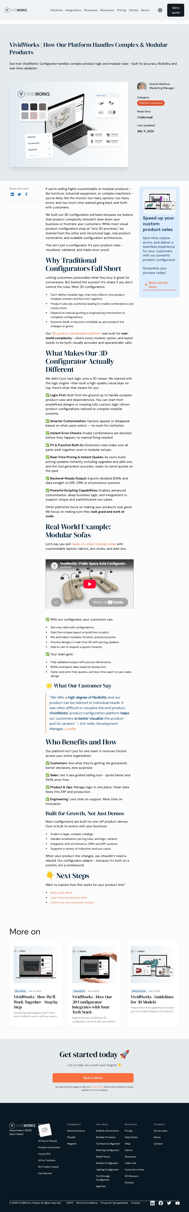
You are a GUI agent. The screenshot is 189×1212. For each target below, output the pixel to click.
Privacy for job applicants (114, 1202)
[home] (26, 10)
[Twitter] (19, 194)
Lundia (70, 728)
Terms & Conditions (87, 1202)
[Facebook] (26, 194)
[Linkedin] (150, 91)
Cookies (135, 1202)
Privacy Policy (96, 1087)
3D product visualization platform (76, 333)
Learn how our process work (69, 898)
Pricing (121, 10)
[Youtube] (169, 1203)
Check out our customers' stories (72, 902)
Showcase (90, 10)
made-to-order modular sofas (94, 544)
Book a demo (93, 1078)
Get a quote (176, 10)
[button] (56, 10)
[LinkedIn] (152, 1203)
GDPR (70, 1202)
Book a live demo (62, 893)
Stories (133, 10)
